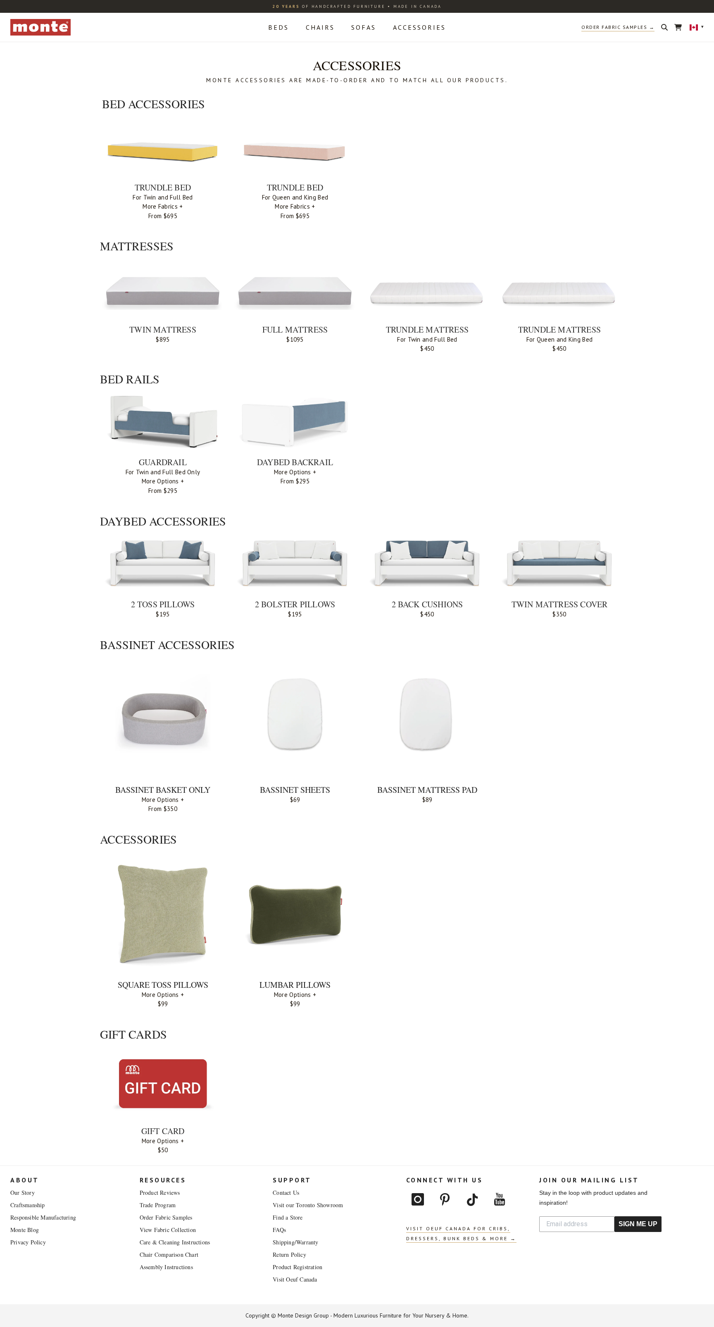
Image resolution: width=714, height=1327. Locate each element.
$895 (162, 339)
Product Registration (297, 1267)
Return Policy (289, 1254)
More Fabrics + (163, 206)
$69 (295, 800)
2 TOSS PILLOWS (163, 604)
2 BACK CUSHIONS (427, 604)
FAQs (279, 1230)
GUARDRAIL (163, 462)
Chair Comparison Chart (169, 1254)
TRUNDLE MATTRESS (427, 329)
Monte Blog (24, 1230)
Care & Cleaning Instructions (175, 1242)
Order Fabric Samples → (617, 27)
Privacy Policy (28, 1242)
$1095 (295, 339)
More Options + (163, 481)
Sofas (363, 27)
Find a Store (287, 1217)
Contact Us (286, 1192)
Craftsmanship (27, 1205)
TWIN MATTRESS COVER (560, 604)
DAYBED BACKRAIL (295, 462)
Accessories (419, 27)
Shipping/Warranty (295, 1242)
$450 (427, 348)
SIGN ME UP (638, 1223)
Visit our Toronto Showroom (308, 1205)
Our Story (22, 1192)
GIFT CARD (163, 1131)
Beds (278, 27)
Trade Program (158, 1205)
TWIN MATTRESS (162, 329)
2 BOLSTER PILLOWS (295, 604)
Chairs (320, 27)
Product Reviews (160, 1192)
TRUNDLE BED (163, 187)
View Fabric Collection (168, 1230)
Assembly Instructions (166, 1267)
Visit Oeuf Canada (295, 1279)
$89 (427, 800)
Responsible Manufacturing (43, 1217)
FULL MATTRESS (295, 329)
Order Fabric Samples (166, 1217)
